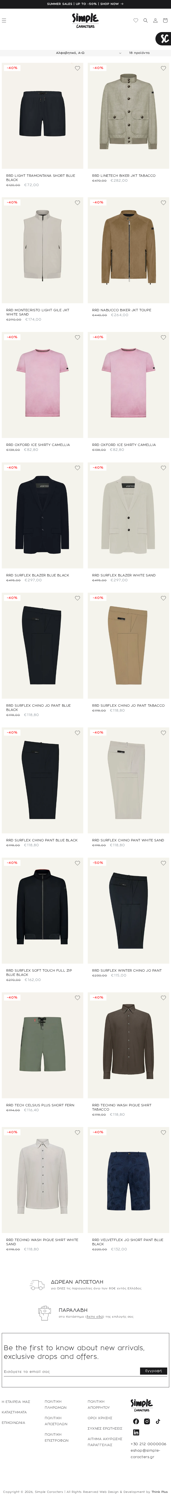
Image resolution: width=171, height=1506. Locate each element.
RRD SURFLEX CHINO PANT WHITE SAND (128, 840)
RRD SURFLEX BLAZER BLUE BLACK (37, 575)
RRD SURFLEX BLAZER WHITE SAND (124, 575)
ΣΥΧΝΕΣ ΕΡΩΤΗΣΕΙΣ (105, 1428)
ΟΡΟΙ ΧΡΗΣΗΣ (100, 1418)
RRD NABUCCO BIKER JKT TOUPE (121, 310)
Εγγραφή (153, 1371)
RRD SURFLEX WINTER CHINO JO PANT (127, 970)
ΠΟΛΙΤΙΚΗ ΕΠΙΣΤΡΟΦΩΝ (57, 1437)
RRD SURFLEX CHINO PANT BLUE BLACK (42, 840)
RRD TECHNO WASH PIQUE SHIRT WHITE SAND (42, 1242)
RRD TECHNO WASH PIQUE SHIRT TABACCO (121, 1107)
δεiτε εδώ (95, 1316)
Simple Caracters (49, 1492)
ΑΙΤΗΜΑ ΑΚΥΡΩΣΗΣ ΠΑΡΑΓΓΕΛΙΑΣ (105, 1442)
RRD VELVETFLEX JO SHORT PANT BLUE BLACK (127, 1242)
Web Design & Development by (134, 1492)
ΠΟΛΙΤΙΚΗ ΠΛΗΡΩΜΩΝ (56, 1404)
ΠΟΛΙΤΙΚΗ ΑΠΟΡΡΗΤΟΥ (99, 1404)
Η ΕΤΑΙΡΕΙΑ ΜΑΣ (16, 1402)
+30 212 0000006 (149, 1444)
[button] (146, 20)
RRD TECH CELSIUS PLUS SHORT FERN (40, 1105)
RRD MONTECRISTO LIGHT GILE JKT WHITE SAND (37, 312)
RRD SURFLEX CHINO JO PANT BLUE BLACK (38, 708)
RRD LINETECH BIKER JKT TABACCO (124, 175)
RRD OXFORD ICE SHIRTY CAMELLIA (38, 445)
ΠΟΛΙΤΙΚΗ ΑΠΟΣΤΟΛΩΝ (56, 1421)
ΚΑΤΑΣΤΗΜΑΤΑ (14, 1412)
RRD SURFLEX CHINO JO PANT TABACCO (128, 705)
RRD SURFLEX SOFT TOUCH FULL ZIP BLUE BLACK (39, 973)
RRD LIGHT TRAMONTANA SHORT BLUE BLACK (40, 178)
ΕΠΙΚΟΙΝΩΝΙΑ (13, 1423)
